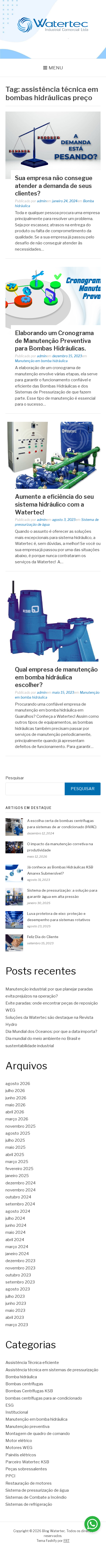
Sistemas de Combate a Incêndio (36, 1497)
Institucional (16, 1412)
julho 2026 (15, 1090)
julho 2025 (15, 1140)
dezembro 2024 (20, 1183)
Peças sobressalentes (26, 1469)
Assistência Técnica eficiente (32, 1362)
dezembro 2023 (20, 1260)
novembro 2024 (20, 1190)
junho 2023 (15, 1303)
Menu (56, 67)
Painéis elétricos (20, 1455)
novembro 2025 (20, 1126)
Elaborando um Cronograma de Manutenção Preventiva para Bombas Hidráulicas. (54, 340)
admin (41, 201)
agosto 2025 (17, 1133)
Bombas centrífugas (24, 1383)
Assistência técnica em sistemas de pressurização (51, 1369)
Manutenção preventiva (27, 1426)
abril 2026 (14, 1112)
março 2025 (16, 1161)
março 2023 (16, 1324)
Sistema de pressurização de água (37, 1490)
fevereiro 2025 (19, 1168)
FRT (67, 1541)
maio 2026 (15, 1105)
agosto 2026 (17, 1083)
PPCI (10, 1476)
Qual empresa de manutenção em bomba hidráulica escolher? (56, 677)
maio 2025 (15, 1147)
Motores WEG (18, 1447)
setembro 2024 (20, 1204)
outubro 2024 (18, 1197)
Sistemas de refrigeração (28, 1504)
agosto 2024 (17, 1211)
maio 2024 (15, 1232)
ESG (9, 1405)
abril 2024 (14, 1239)
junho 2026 (15, 1098)
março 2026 (16, 1119)
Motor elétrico (18, 1440)
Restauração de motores (28, 1483)
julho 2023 (15, 1296)
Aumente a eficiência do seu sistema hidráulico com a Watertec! (54, 504)
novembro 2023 (20, 1268)
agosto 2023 (17, 1289)
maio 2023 (15, 1310)
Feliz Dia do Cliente (42, 937)
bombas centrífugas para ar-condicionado (43, 1398)
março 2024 (16, 1246)
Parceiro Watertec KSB (27, 1462)
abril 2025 (14, 1154)
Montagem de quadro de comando (37, 1433)
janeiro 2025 (17, 1175)
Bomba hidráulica (21, 1376)
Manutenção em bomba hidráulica (41, 361)
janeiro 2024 (17, 1253)
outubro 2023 (18, 1275)
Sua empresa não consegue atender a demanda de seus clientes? (53, 185)
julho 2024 (15, 1218)
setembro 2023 (20, 1282)
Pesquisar (14, 778)
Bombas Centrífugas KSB (29, 1391)
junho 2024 (15, 1225)
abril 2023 (14, 1317)
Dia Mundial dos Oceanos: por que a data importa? (51, 1031)
